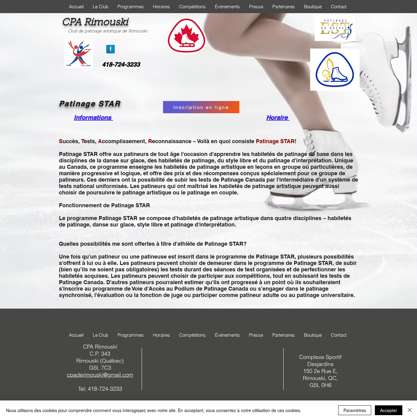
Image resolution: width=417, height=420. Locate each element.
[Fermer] (409, 410)
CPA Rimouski (95, 22)
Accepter (388, 410)
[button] (100, 6)
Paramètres (354, 410)
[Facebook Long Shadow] (110, 49)
